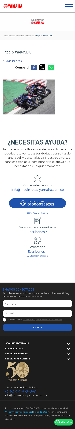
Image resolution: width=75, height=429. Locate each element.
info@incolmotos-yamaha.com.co (37, 190)
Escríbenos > (37, 232)
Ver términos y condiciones (18, 411)
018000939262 (21, 391)
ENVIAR (37, 327)
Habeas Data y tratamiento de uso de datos (42, 319)
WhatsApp (66, 422)
